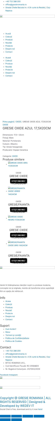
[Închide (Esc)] (39, 416)
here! (40, 409)
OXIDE (18, 122)
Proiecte (9, 46)
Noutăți (8, 43)
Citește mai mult (18, 181)
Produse (9, 40)
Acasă (8, 34)
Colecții (8, 37)
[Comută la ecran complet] (16, 416)
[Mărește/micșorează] (5, 416)
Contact (8, 52)
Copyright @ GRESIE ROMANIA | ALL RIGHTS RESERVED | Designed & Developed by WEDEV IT (25, 401)
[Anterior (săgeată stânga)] (5, 419)
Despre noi (10, 49)
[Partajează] (27, 416)
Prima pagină (8, 122)
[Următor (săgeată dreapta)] (16, 419)
